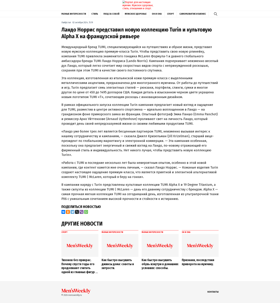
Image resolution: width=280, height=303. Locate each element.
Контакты (213, 291)
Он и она (157, 14)
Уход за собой (111, 14)
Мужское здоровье (135, 14)
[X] (77, 212)
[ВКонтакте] (63, 212)
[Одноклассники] (68, 212)
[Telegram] (72, 212)
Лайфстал (66, 22)
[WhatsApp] (86, 212)
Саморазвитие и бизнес (192, 14)
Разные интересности (73, 14)
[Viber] (81, 212)
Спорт (170, 14)
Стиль (94, 14)
